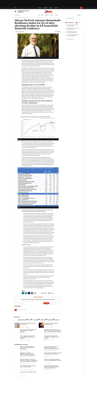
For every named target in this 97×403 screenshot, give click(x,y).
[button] (15, 7)
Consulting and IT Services (22, 17)
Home (16, 17)
